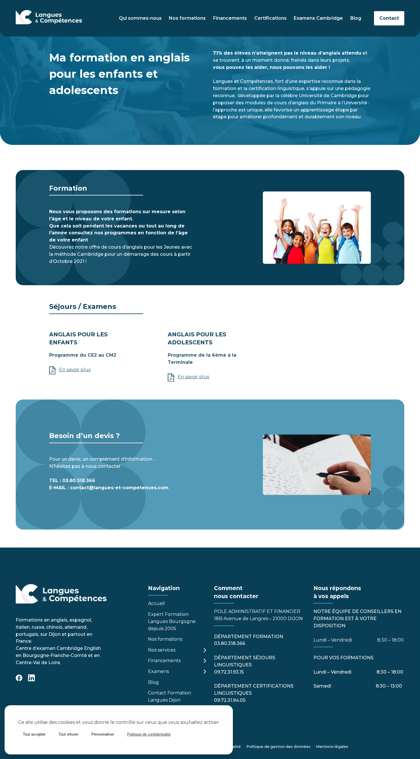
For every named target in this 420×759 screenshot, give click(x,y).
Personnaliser (102, 734)
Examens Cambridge (318, 18)
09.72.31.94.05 (229, 700)
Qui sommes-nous (140, 18)
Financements (230, 18)
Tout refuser (68, 734)
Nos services (161, 650)
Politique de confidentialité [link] (149, 734)
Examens (158, 671)
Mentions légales (332, 746)
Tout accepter (34, 734)
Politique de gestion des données (278, 746)
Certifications (270, 18)
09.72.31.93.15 (229, 672)
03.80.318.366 (78, 480)
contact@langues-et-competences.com (119, 487)
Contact (389, 18)
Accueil (156, 603)
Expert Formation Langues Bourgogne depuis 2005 (172, 621)
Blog (355, 18)
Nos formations (187, 18)
